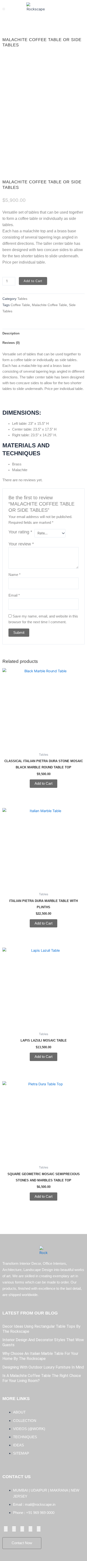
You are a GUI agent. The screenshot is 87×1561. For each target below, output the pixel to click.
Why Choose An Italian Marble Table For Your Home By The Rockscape (40, 1356)
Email (14, 595)
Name (14, 575)
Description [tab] (11, 333)
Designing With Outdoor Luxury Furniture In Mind (43, 1367)
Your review (21, 544)
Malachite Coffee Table (49, 305)
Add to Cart (33, 281)
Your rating (20, 532)
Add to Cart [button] (43, 783)
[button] (3, 9)
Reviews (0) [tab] (11, 343)
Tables (22, 299)
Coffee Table (20, 305)
